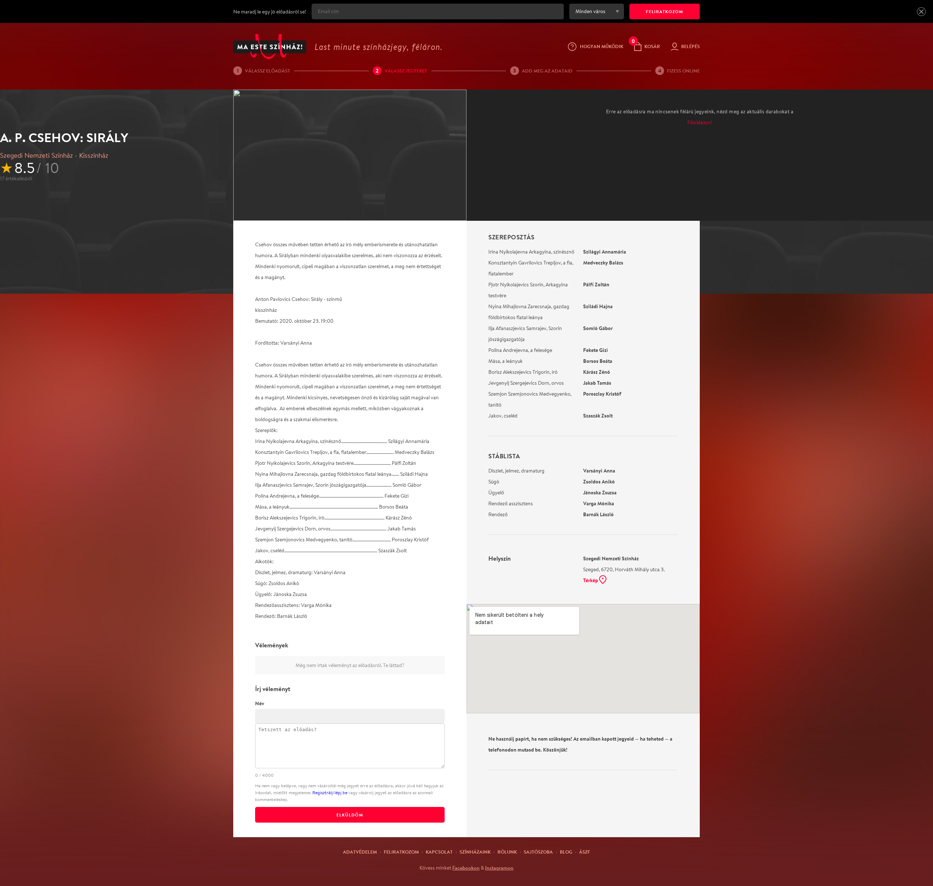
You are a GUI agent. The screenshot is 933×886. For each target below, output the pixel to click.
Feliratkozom (401, 851)
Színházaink (475, 851)
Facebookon (466, 867)
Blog (566, 851)
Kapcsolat (439, 851)
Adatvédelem (360, 851)
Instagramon (499, 867)
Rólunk (507, 851)
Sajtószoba (538, 851)
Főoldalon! (700, 122)
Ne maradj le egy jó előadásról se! (269, 11)
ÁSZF (584, 851)
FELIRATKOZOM (664, 11)
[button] (921, 11)
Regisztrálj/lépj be (329, 792)
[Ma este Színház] (269, 46)
